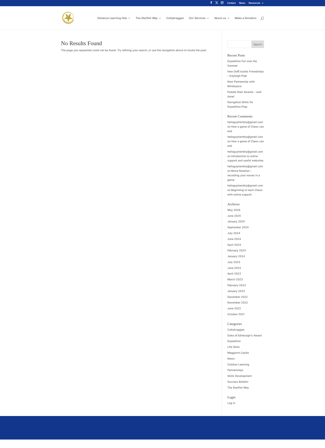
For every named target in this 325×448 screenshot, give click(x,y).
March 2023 (235, 279)
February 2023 (236, 285)
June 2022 (234, 308)
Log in (231, 403)
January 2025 (236, 221)
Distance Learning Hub (112, 18)
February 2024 (236, 250)
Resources (254, 3)
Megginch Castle (238, 352)
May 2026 (233, 209)
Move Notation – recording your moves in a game (243, 175)
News (242, 3)
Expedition (234, 341)
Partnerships (235, 370)
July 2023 (233, 262)
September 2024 (238, 227)
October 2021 (236, 314)
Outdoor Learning (238, 364)
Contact (231, 3)
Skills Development (239, 375)
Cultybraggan (175, 18)
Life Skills (233, 346)
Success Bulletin (237, 381)
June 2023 (234, 267)
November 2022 (237, 302)
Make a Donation (246, 18)
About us (220, 18)
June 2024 (234, 238)
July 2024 (233, 233)
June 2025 (234, 215)
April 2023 (234, 273)
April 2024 (234, 244)
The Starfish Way (147, 18)
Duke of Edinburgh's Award (244, 335)
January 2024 (236, 256)
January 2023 (236, 291)
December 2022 (237, 296)
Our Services (197, 18)
